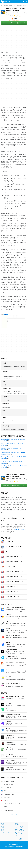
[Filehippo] (5, 1)
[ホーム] (1, 5)
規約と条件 (18, 824)
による (16, 13)
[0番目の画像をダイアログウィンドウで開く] (13, 321)
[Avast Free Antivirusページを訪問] (14, 19)
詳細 (2, 824)
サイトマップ (5, 833)
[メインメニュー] (26, 1)
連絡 (2, 827)
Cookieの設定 (18, 839)
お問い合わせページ (20, 529)
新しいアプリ (18, 833)
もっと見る (14, 814)
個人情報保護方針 (20, 830)
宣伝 (2, 830)
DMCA (16, 836)
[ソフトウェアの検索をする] (23, 1)
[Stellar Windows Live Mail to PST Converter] (3, 12)
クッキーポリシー (20, 827)
